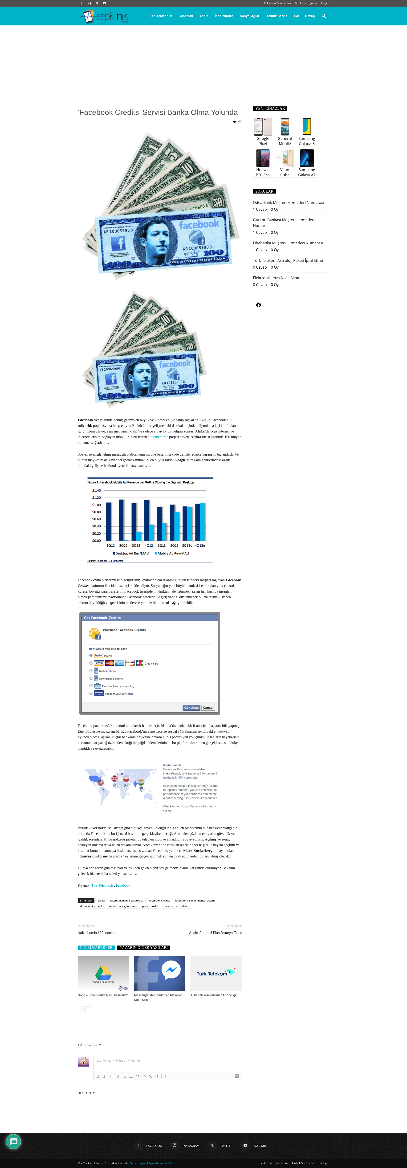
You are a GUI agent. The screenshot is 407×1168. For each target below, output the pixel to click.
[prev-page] (81, 1009)
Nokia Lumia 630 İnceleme (98, 933)
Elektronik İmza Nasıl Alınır (276, 277)
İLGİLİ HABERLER (96, 948)
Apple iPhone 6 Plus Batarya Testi (215, 933)
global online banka (92, 906)
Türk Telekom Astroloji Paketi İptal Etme (288, 260)
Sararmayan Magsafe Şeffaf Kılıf (151, 1163)
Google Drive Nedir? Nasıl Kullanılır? (103, 995)
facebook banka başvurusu (126, 900)
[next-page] (88, 1009)
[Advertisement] (203, 61)
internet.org (158, 437)
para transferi (150, 906)
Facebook (123, 885)
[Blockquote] (137, 1076)
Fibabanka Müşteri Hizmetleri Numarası (288, 243)
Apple (203, 16)
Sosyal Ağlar (250, 16)
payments (170, 906)
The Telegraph (102, 885)
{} (157, 1076)
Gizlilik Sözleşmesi (306, 3)
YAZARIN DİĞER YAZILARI (144, 948)
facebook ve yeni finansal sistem (195, 900)
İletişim (325, 3)
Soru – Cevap (304, 16)
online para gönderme (123, 906)
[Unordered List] (131, 1076)
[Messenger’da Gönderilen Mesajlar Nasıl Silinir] (159, 973)
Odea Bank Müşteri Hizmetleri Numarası (288, 202)
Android (186, 16)
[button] (323, 16)
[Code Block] (144, 1076)
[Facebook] (81, 3)
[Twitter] (96, 3)
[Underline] (111, 1076)
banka (101, 900)
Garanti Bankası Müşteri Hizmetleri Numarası (284, 222)
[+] (163, 1076)
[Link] (150, 1076)
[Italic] (104, 1076)
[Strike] (117, 1076)
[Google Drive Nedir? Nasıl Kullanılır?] (103, 973)
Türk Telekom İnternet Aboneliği (213, 995)
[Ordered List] (124, 1076)
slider (185, 906)
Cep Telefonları (161, 16)
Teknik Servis (276, 16)
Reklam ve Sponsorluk (277, 3)
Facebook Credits (159, 900)
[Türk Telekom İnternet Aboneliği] (216, 973)
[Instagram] (89, 3)
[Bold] (98, 1076)
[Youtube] (104, 3)
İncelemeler (224, 16)
